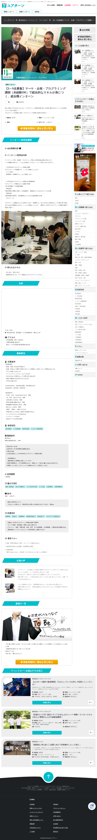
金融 (76, 267)
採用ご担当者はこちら (88, 5)
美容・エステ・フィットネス (82, 285)
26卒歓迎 (77, 314)
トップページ (9, 20)
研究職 (77, 242)
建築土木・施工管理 (80, 236)
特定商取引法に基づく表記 (60, 827)
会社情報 (85, 30)
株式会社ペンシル (37, 741)
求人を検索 (51, 5)
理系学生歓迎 (78, 298)
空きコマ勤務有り (79, 327)
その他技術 (78, 244)
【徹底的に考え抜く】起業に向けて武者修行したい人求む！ (88, 107)
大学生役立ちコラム (35, 827)
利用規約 (55, 804)
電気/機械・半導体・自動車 (82, 275)
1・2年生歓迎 (78, 296)
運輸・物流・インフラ (80, 283)
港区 (76, 198)
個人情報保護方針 (58, 820)
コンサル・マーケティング (82, 260)
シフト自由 (78, 334)
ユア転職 (32, 831)
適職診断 (60, 5)
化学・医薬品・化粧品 (80, 272)
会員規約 (55, 824)
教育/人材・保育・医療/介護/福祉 (83, 257)
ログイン (76, 5)
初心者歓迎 (78, 293)
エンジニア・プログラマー (82, 213)
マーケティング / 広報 (80, 218)
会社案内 (77, 371)
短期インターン (24, 12)
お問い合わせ (57, 816)
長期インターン (9, 12)
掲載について (78, 368)
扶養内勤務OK (78, 342)
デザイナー (78, 216)
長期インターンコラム (80, 350)
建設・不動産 (78, 265)
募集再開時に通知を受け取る (38, 128)
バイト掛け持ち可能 (80, 329)
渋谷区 (77, 200)
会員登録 (68, 5)
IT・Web (77, 254)
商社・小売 (78, 262)
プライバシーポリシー (59, 808)
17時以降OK (78, 339)
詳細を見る (47, 702)
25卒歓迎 (77, 311)
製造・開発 (78, 239)
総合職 (77, 234)
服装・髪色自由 (79, 322)
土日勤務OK (78, 337)
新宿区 (77, 203)
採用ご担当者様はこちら (36, 820)
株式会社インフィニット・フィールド (33, 20)
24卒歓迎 (77, 309)
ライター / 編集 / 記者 (80, 226)
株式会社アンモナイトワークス (41, 679)
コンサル (77, 231)
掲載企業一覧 (78, 360)
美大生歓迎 (78, 303)
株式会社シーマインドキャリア (41, 711)
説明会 (37, 12)
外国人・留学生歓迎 (80, 306)
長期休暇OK (78, 332)
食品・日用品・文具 (80, 270)
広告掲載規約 (57, 812)
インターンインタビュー (81, 352)
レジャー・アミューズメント (82, 280)
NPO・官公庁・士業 (80, 278)
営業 (76, 211)
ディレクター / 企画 (80, 221)
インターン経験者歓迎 (80, 301)
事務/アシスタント (79, 224)
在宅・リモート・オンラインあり (83, 324)
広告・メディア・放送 (80, 252)
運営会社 (55, 831)
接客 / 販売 (78, 229)
